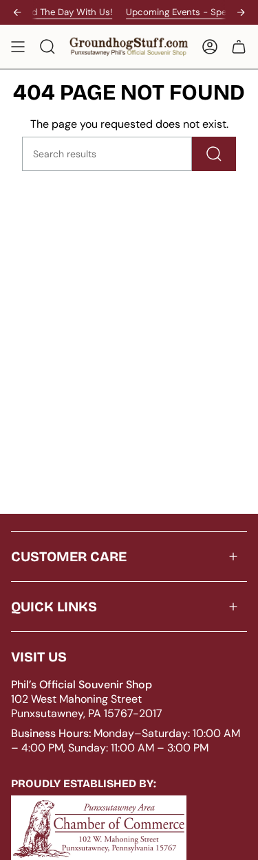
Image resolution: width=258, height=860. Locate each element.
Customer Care (69, 556)
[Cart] (238, 47)
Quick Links (54, 606)
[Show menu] (18, 47)
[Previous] (17, 12)
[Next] (241, 12)
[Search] (214, 154)
